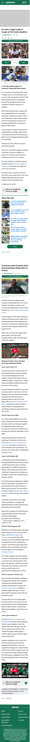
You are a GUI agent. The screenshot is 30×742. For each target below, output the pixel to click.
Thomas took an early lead (10, 588)
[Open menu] (3, 2)
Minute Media (9, 729)
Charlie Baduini (8, 273)
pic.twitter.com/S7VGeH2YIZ (11, 518)
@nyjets (13, 511)
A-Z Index (21, 720)
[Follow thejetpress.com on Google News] (26, 190)
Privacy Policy (5, 714)
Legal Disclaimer (23, 717)
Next (23, 62)
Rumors (8, 252)
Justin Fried (6, 35)
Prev (6, 62)
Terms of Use (22, 714)
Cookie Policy (5, 717)
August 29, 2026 (6, 523)
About (3, 711)
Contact (20, 711)
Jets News (8, 698)
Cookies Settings (6, 725)
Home (3, 252)
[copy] (11, 38)
